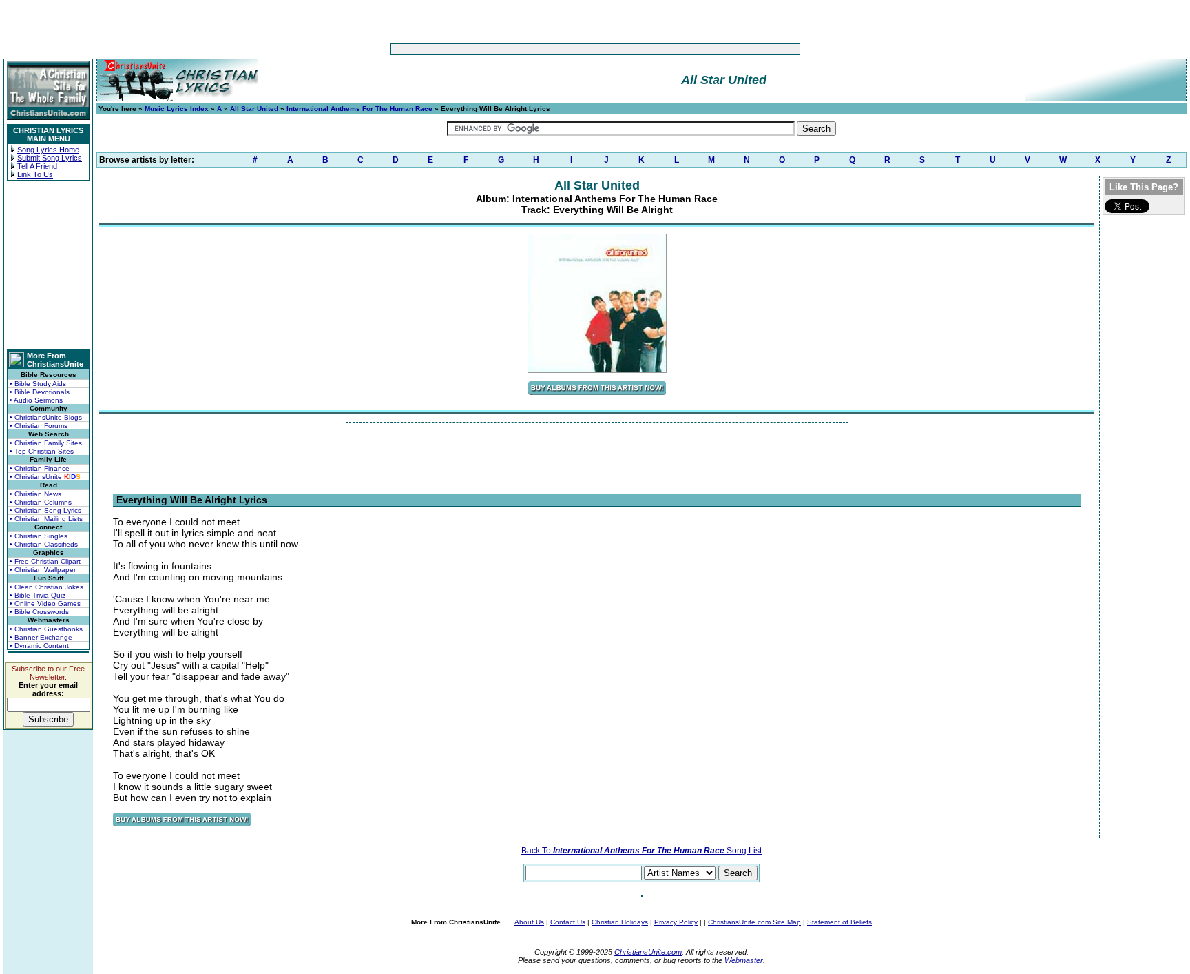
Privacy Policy (676, 922)
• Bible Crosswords (39, 612)
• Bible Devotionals (40, 392)
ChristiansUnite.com (648, 952)
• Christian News (35, 494)
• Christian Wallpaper (43, 570)
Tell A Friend (37, 166)
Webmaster (743, 960)
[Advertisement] (552, 49)
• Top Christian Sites (42, 451)
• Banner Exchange (41, 637)
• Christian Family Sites (46, 443)
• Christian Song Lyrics (45, 510)
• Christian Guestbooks (46, 629)
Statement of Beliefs (839, 922)
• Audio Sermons (36, 400)
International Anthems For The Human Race (359, 108)
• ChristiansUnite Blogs (46, 417)
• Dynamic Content (39, 645)
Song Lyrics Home (48, 149)
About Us (529, 922)
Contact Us (567, 922)
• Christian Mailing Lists (46, 518)
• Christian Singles (38, 536)
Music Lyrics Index (177, 108)
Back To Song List (641, 850)
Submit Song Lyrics (49, 158)
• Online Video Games (45, 603)
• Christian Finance (40, 468)
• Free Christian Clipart (45, 561)
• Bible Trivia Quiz (37, 595)
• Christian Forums (38, 425)
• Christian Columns (41, 502)
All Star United (254, 108)
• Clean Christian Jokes (46, 587)
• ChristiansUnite (45, 476)
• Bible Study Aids (38, 383)
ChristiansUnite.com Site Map (754, 922)
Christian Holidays (620, 922)
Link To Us (35, 174)
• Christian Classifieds (44, 544)
